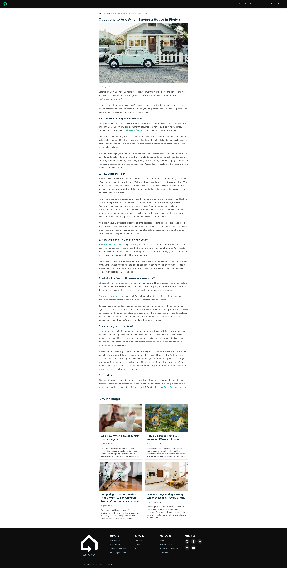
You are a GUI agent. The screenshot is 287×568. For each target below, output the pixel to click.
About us (139, 540)
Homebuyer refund (118, 552)
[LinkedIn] (193, 547)
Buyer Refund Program (175, 387)
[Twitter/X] (199, 541)
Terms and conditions (169, 548)
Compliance (165, 552)
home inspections (112, 244)
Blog (272, 4)
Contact (281, 4)
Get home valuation (118, 548)
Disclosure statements (110, 296)
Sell (240, 4)
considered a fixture (132, 130)
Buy (234, 4)
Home (101, 13)
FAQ (136, 548)
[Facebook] (193, 541)
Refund (265, 4)
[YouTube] (187, 547)
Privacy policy (166, 544)
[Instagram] (187, 541)
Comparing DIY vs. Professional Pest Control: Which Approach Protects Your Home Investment (120, 498)
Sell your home (116, 544)
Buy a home (115, 540)
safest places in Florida (157, 342)
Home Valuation (251, 4)
